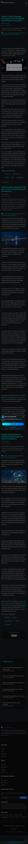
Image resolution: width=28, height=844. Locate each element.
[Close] (23, 417)
